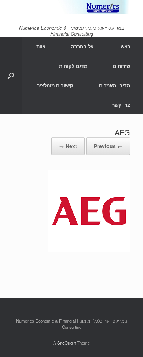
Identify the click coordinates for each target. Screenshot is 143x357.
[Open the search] (11, 75)
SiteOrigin (66, 343)
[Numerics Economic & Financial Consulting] (71, 7)
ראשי (124, 46)
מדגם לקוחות (73, 65)
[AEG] (89, 250)
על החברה (82, 46)
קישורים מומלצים (54, 85)
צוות (40, 46)
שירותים (121, 65)
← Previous (108, 146)
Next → (68, 146)
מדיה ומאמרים (114, 85)
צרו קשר (121, 104)
